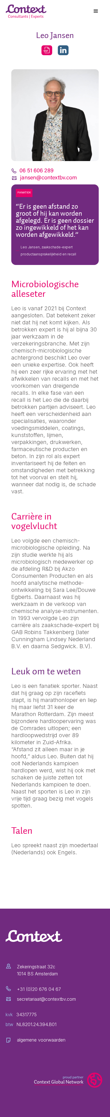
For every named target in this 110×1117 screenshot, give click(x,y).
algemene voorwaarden (41, 1040)
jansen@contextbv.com (48, 178)
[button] (95, 11)
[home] (27, 11)
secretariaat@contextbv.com (46, 999)
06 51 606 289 (36, 171)
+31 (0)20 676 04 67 (39, 989)
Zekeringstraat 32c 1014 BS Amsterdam (37, 970)
